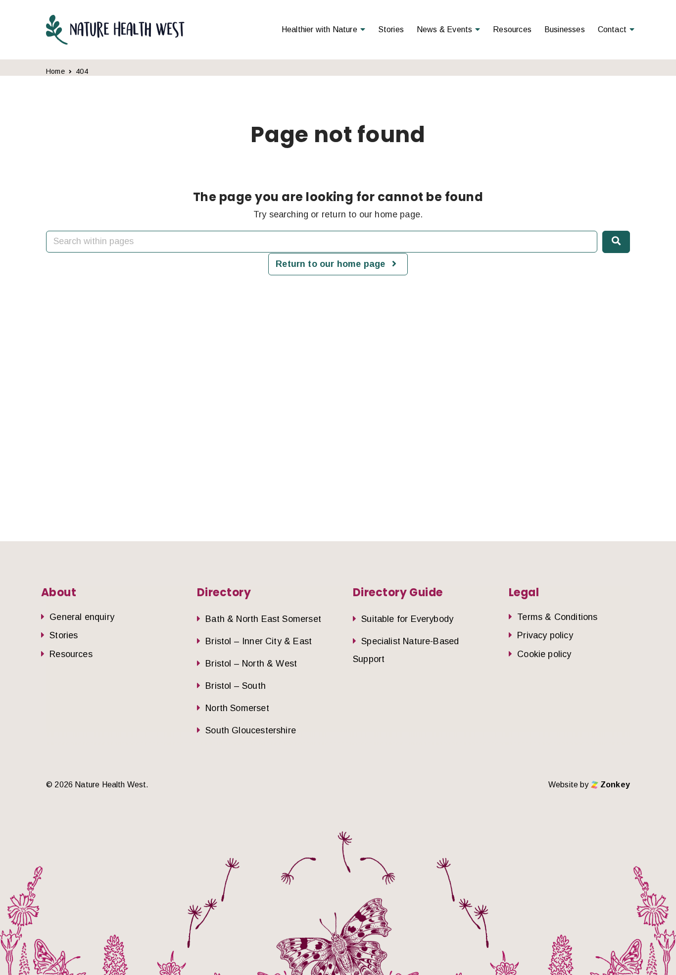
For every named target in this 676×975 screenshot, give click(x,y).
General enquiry (81, 617)
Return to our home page (331, 264)
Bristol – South (235, 686)
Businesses (564, 29)
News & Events (444, 29)
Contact (612, 29)
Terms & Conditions (557, 617)
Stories (391, 29)
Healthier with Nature (319, 29)
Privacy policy (545, 635)
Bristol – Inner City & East (258, 641)
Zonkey (614, 784)
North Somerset (237, 708)
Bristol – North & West (251, 663)
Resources (512, 29)
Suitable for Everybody (407, 619)
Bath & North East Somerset (263, 619)
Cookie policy (544, 654)
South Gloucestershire (250, 730)
